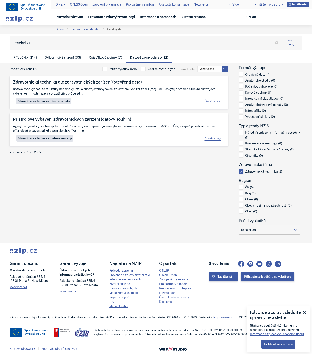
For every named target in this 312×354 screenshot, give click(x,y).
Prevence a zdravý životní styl (111, 17)
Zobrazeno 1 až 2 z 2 (26, 152)
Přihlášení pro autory (268, 4)
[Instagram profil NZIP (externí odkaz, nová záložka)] (250, 264)
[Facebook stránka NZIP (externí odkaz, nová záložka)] (241, 264)
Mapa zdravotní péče (123, 293)
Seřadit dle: (187, 69)
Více (235, 4)
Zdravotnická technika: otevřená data (43, 101)
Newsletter (201, 4)
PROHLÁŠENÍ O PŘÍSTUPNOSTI (60, 348)
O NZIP (60, 4)
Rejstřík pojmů (119, 297)
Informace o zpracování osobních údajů (277, 334)
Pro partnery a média (140, 4)
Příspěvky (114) (25, 57)
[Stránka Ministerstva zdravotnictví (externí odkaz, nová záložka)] (62, 332)
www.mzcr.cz (18, 287)
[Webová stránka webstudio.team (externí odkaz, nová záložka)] (173, 348)
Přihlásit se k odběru (278, 344)
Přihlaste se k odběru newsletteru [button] (267, 276)
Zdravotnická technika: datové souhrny (44, 138)
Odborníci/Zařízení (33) (63, 57)
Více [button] (252, 17)
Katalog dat (114, 29)
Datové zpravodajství (85, 29)
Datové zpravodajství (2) (149, 57)
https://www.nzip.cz (224, 317)
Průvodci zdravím (69, 17)
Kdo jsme (165, 301)
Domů (60, 29)
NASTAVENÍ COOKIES (22, 349)
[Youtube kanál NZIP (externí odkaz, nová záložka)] (259, 264)
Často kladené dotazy (174, 297)
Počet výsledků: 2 (24, 69)
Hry (111, 301)
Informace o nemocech (158, 17)
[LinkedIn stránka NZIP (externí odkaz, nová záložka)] (278, 264)
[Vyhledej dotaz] (290, 43)
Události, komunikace (174, 4)
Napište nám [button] (300, 4)
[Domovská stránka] (25, 7)
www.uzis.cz (67, 291)
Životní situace (193, 17)
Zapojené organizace (106, 4)
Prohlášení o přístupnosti (176, 288)
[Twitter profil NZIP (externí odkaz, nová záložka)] (269, 264)
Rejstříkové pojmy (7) (105, 57)
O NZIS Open (79, 4)
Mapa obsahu (118, 306)
